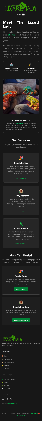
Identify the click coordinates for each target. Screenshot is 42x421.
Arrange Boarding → (21, 320)
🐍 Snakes (5, 382)
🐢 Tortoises (5, 385)
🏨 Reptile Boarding (8, 362)
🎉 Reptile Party (7, 359)
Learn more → (21, 178)
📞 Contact (5, 368)
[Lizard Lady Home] (21, 338)
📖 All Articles (6, 388)
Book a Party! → (21, 289)
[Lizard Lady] (21, 6)
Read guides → (21, 244)
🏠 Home (4, 356)
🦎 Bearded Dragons (8, 379)
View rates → (21, 211)
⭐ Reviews (5, 365)
